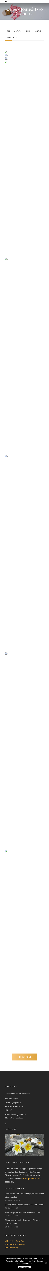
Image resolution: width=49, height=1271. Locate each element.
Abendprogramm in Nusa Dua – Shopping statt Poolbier (23, 1222)
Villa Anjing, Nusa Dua (15, 1241)
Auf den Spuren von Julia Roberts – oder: (23, 1212)
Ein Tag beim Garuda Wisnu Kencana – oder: (24, 1205)
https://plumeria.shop (31, 1179)
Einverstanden (24, 1267)
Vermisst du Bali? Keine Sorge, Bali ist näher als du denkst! (24, 1195)
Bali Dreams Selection (15, 1244)
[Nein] (45, 1263)
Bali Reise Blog (11, 1248)
